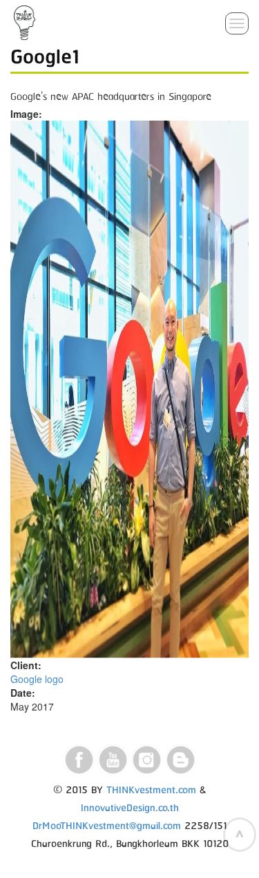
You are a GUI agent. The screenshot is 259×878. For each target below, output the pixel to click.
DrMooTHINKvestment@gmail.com (106, 826)
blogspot (180, 759)
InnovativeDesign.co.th (130, 808)
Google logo (37, 679)
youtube (112, 759)
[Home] (24, 23)
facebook (79, 759)
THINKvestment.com (151, 790)
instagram (146, 759)
